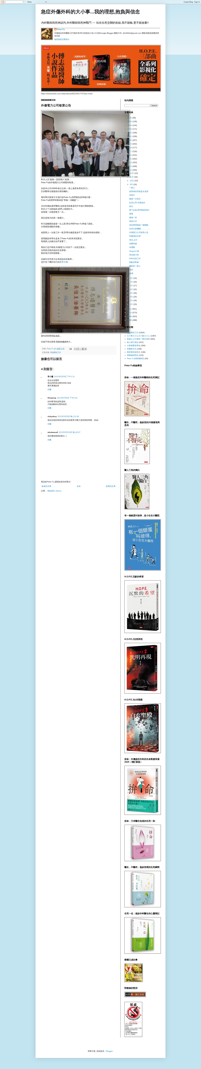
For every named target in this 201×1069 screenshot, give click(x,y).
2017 (129, 151)
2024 (129, 125)
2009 (129, 316)
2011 (129, 309)
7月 (131, 282)
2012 (129, 170)
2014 (129, 162)
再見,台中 (133, 240)
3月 (131, 297)
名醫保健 (133, 243)
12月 (132, 173)
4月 (131, 293)
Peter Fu (61, 29)
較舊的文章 (111, 486)
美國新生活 (131, 349)
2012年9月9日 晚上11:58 (68, 416)
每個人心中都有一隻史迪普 (138, 339)
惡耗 (131, 270)
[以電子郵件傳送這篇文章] (75, 349)
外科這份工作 (135, 258)
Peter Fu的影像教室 (135, 358)
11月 (132, 177)
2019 (129, 144)
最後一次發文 (135, 199)
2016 (129, 155)
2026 (129, 118)
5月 (131, 289)
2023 (129, 129)
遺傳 (131, 273)
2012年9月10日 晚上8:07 (69, 432)
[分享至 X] (80, 349)
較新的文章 (46, 486)
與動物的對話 (132, 355)
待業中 (132, 195)
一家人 (132, 188)
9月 (131, 184)
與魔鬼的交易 (135, 236)
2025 (129, 121)
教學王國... (64, 262)
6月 (131, 285)
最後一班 (133, 217)
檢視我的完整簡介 (62, 39)
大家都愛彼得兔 (133, 345)
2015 (129, 159)
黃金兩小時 (134, 255)
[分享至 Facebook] (83, 349)
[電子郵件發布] (70, 349)
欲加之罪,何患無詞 (137, 203)
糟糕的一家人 (135, 266)
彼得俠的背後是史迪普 (138, 191)
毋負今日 (133, 221)
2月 (131, 300)
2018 (129, 147)
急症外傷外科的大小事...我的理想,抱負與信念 (90, 11)
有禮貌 (132, 247)
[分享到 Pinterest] (85, 349)
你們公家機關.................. (140, 229)
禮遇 (131, 214)
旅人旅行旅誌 (132, 342)
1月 (131, 304)
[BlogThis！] (77, 349)
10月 (132, 181)
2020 (129, 140)
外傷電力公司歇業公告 (138, 232)
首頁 (79, 486)
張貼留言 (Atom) (54, 491)
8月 (131, 278)
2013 (129, 166)
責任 (131, 206)
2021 (129, 136)
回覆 (49, 389)
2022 (129, 133)
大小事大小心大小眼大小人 (138, 336)
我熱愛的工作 (55, 352)
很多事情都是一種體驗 (138, 225)
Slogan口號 (134, 251)
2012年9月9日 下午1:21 (64, 376)
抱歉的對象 (134, 262)
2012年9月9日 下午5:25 (67, 398)
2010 (129, 312)
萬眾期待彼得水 (133, 352)
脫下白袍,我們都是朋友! (139, 210)
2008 (129, 320)
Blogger (109, 1051)
